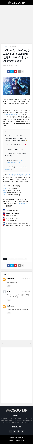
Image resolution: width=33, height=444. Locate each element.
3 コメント (15, 65)
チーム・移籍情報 (11, 46)
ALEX (4, 186)
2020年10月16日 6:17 (25, 278)
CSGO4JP (11, 441)
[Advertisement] (16, 24)
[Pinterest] (15, 71)
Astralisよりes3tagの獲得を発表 (11, 114)
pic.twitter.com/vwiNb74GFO (13, 162)
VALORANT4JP (20, 441)
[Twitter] (12, 71)
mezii (4, 188)
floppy (4, 192)
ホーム (4, 46)
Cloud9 (9, 258)
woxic (4, 190)
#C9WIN (19, 160)
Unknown (10, 279)
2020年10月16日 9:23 (25, 291)
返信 (9, 285)
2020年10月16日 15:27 (25, 306)
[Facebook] (8, 71)
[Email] (19, 71)
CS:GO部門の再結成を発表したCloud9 (19, 175)
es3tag (5, 195)
